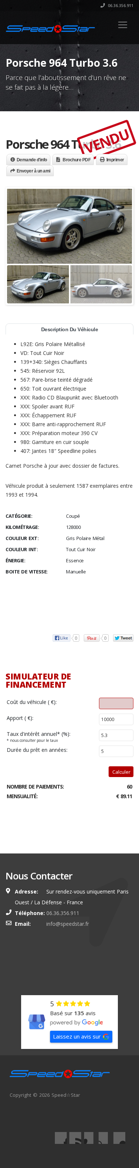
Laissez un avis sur (77, 1036)
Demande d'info (32, 159)
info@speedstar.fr (67, 923)
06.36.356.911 (120, 5)
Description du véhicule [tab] (69, 329)
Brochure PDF (76, 159)
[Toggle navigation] (122, 24)
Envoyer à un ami (33, 171)
